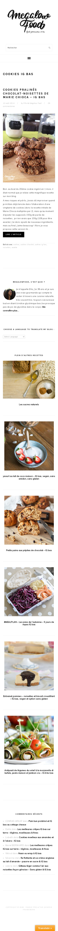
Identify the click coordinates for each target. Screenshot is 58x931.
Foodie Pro (31, 907)
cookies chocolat (27, 244)
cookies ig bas (41, 244)
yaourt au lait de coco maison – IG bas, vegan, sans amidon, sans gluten (29, 477)
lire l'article (13, 234)
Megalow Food (29, 21)
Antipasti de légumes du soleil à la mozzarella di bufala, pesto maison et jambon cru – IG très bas (29, 771)
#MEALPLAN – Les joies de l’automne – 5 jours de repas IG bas (29, 623)
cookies (16, 244)
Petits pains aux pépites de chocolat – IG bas (29, 550)
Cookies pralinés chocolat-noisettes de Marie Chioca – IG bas (26, 93)
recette (14, 247)
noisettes (7, 247)
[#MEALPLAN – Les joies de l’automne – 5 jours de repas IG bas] (29, 592)
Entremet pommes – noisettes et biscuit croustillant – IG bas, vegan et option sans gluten (29, 697)
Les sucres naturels (29, 404)
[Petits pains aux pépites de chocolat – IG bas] (29, 521)
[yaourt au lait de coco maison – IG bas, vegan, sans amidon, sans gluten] (29, 446)
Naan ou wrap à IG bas (30, 853)
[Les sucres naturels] (29, 380)
